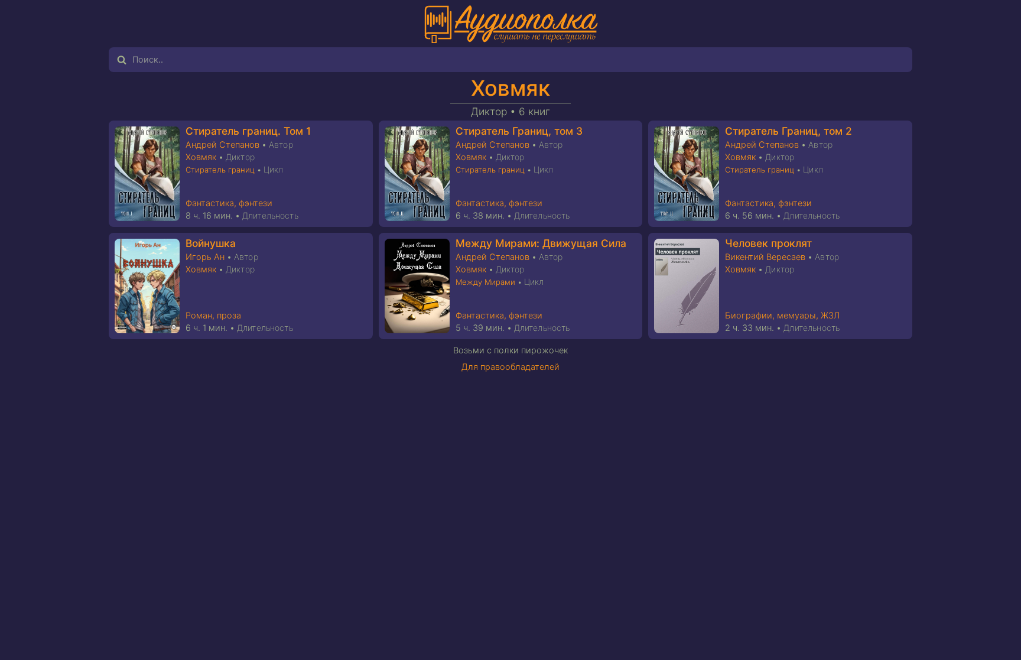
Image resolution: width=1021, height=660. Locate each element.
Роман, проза (213, 315)
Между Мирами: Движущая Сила (541, 243)
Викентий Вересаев (765, 257)
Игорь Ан (205, 257)
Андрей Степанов (222, 144)
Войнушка (211, 243)
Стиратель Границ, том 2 (788, 131)
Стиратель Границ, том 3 (519, 131)
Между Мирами (485, 282)
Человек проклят (768, 243)
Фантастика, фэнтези (229, 203)
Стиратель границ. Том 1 (248, 131)
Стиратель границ (220, 169)
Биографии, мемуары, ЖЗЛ (782, 315)
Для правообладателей (510, 367)
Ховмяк (510, 88)
